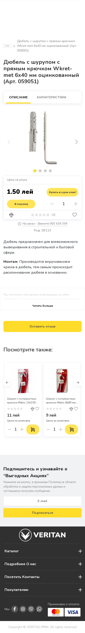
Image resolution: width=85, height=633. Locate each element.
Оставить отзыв (42, 326)
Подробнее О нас (20, 564)
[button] (76, 142)
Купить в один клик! (62, 192)
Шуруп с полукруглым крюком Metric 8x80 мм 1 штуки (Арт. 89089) (62, 401)
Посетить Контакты (22, 576)
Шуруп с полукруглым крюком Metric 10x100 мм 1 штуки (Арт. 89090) (22, 401)
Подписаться (42, 513)
